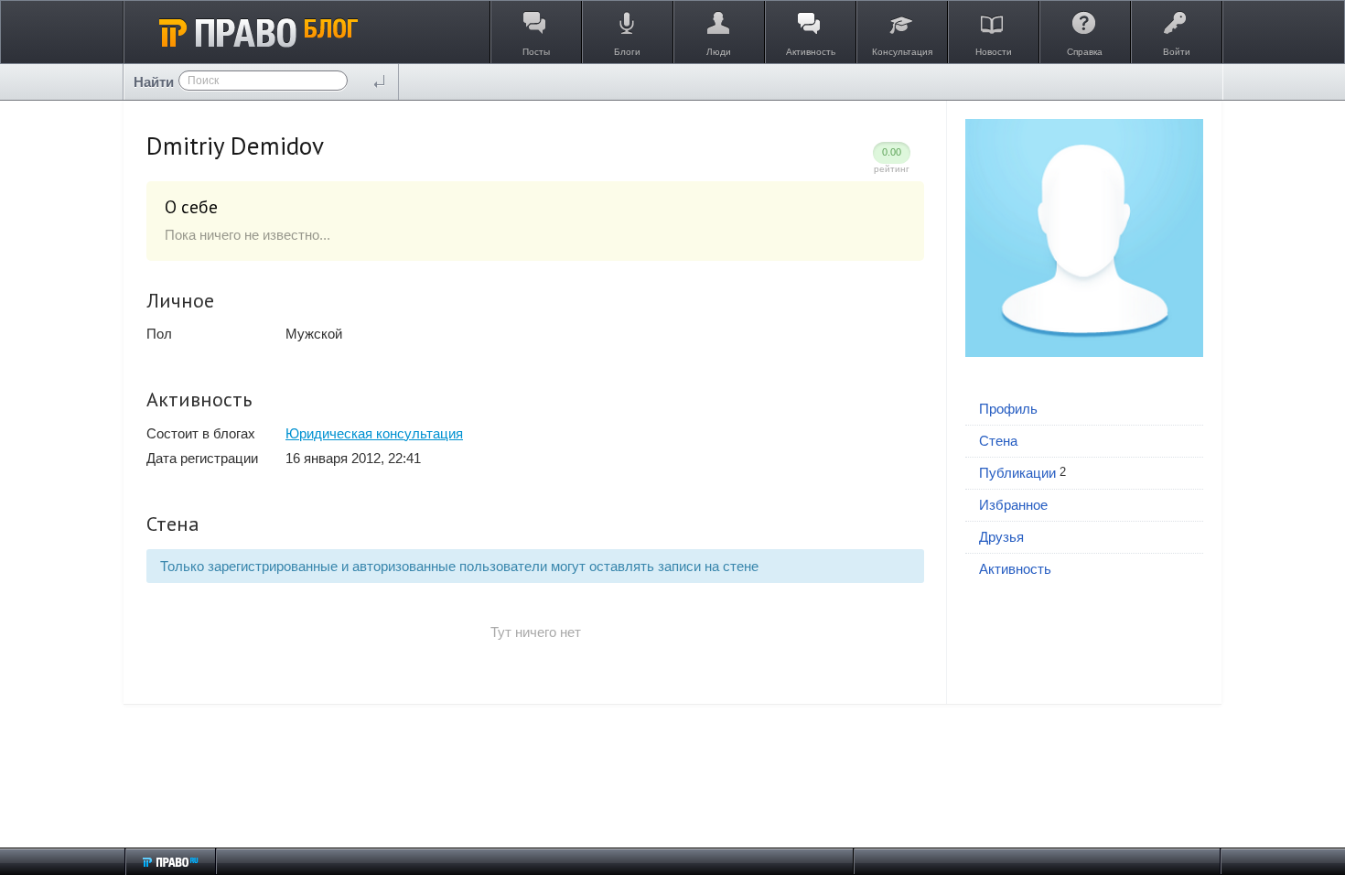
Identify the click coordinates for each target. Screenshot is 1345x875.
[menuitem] (1084, 410)
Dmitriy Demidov (235, 145)
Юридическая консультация (374, 433)
